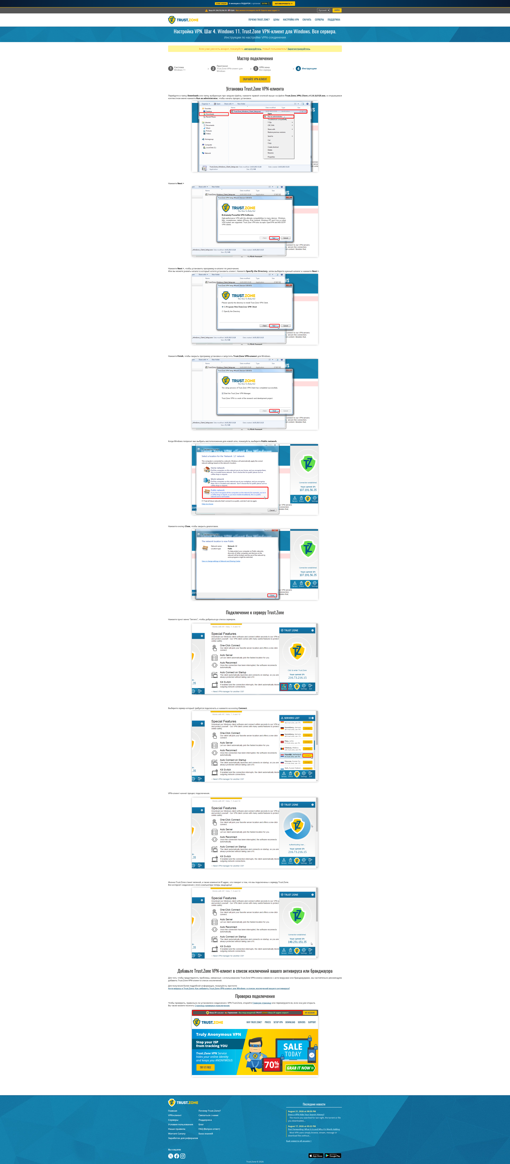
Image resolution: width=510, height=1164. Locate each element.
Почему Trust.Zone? (259, 20)
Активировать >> (284, 3)
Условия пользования (180, 1124)
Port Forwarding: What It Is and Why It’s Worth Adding (314, 1129)
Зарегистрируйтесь (299, 48)
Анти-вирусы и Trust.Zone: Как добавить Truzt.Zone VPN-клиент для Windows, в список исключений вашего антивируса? (229, 988)
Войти (337, 10)
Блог (201, 1124)
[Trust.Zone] (183, 19)
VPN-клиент (175, 1115)
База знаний (206, 1133)
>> (258, 10)
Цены (276, 20)
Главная (172, 1110)
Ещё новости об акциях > (299, 1141)
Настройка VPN (291, 20)
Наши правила (176, 1128)
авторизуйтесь (252, 48)
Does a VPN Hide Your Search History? (306, 1114)
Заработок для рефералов (183, 1138)
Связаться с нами (208, 1115)
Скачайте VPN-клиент (255, 79)
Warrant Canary (176, 1133)
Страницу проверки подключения (212, 1005)
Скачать (307, 20)
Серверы (319, 20)
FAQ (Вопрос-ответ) (209, 1128)
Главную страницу (261, 1003)
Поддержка (334, 20)
